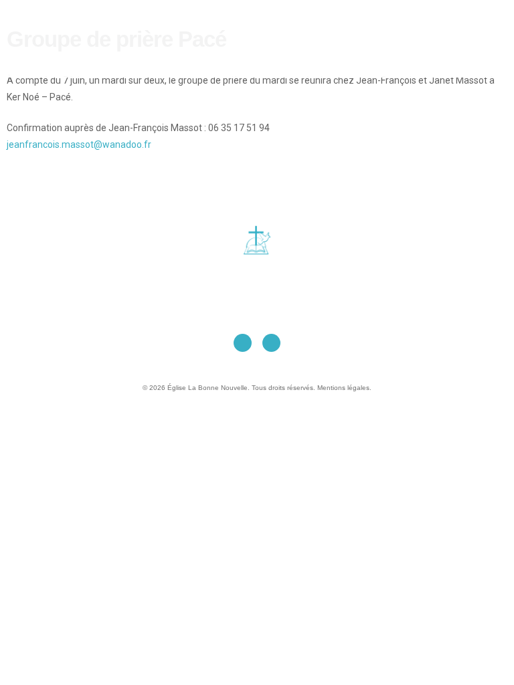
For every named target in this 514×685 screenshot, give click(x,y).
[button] (269, 39)
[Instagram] (271, 343)
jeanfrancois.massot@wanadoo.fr (79, 144)
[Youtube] (243, 343)
